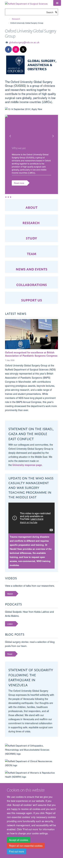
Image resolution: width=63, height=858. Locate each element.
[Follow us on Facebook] (8, 49)
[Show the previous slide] (8, 134)
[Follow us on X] (23, 49)
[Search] (56, 12)
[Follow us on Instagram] (15, 49)
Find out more (16, 851)
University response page (27, 465)
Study (31, 237)
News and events (31, 268)
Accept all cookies (18, 840)
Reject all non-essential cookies (26, 845)
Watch (10, 593)
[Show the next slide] (54, 134)
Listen (10, 623)
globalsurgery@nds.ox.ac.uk (24, 42)
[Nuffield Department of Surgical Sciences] (26, 2)
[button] (57, 3)
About (31, 207)
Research (16, 19)
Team (31, 253)
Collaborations (31, 284)
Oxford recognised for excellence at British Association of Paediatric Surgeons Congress (31, 354)
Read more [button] (19, 183)
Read (9, 653)
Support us (31, 299)
